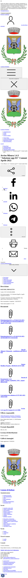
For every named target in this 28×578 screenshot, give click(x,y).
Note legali (5, 569)
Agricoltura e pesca (7, 526)
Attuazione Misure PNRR (8, 149)
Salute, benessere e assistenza (9, 523)
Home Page (5, 146)
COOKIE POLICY (5, 10)
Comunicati (5, 532)
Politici (4, 500)
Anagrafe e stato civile (8, 508)
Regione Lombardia (5, 14)
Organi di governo (7, 495)
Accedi (2, 143)
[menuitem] (4, 190)
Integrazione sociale (7, 140)
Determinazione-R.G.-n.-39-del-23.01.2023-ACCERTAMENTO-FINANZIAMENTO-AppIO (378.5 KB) (13, 321)
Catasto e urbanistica (7, 514)
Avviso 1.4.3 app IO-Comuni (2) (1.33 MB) (13, 409)
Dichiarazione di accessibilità (9, 570)
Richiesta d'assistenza (7, 564)
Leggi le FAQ (6, 560)
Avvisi (4, 533)
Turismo (5, 515)
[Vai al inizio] (1, 443)
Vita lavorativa (6, 510)
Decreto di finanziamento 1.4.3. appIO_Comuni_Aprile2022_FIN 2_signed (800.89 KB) (14, 380)
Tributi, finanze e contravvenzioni (10, 521)
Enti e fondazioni (7, 499)
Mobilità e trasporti (7, 516)
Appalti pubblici (6, 513)
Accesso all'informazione (8, 139)
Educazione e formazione (8, 518)
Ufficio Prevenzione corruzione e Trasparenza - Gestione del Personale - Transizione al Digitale (11, 416)
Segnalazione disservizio (8, 563)
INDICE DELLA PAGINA (14, 264)
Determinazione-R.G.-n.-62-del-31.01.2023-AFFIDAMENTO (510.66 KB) (13, 337)
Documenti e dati (7, 148)
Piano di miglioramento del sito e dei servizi (12, 571)
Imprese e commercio (7, 511)
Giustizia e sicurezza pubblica (9, 520)
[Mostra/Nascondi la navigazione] (11, 72)
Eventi (4, 540)
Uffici (4, 497)
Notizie (4, 531)
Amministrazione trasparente (9, 566)
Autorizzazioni (6, 525)
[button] (3, 575)
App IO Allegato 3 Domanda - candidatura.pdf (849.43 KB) (14, 351)
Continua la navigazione (5, 13)
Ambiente (5, 522)
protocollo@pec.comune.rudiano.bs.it (11, 558)
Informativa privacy (7, 568)
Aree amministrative (7, 496)
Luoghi (4, 539)
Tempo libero (6, 137)
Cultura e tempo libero (8, 509)
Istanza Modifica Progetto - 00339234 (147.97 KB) (13, 365)
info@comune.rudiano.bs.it (9, 557)
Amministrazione (7, 147)
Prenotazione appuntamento (9, 562)
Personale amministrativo (8, 501)
